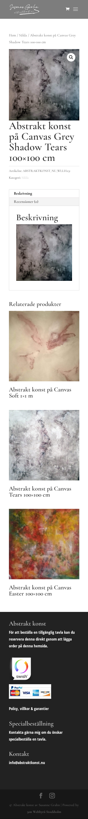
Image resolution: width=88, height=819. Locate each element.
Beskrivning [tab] (23, 193)
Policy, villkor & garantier (29, 708)
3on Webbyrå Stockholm (44, 812)
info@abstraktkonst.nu (27, 762)
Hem (12, 35)
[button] (71, 57)
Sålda (23, 35)
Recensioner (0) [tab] (26, 201)
